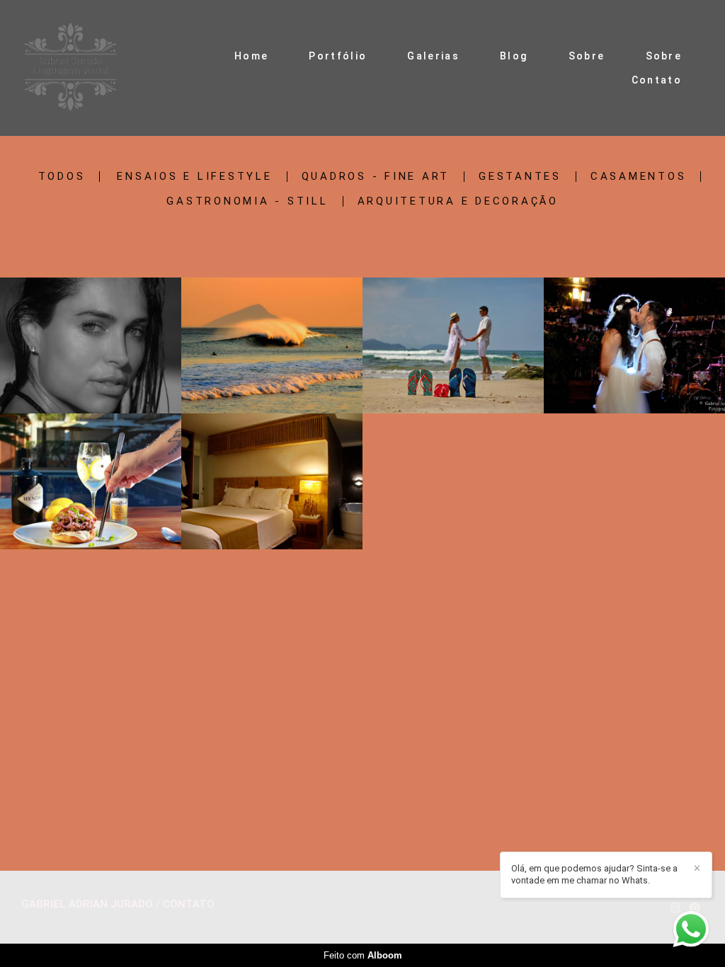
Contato (657, 80)
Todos (62, 176)
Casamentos (638, 176)
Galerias (433, 56)
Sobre (587, 56)
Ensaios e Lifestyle (194, 176)
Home (251, 56)
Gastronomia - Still (247, 201)
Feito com (363, 955)
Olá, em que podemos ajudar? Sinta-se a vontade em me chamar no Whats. (594, 874)
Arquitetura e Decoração (458, 201)
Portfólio (338, 56)
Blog (513, 56)
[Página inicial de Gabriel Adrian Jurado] (70, 68)
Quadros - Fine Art (376, 176)
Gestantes (520, 176)
